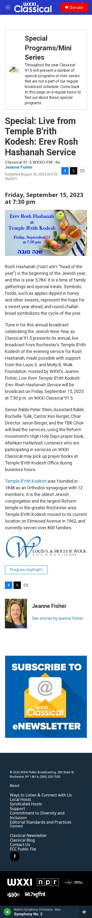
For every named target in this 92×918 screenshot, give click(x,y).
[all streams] (85, 912)
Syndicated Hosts (26, 804)
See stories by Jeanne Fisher (57, 618)
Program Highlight (26, 570)
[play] (7, 911)
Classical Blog (22, 840)
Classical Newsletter (28, 835)
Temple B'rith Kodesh (26, 481)
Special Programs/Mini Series (48, 47)
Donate (76, 7)
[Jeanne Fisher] (16, 613)
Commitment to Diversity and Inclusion (37, 815)
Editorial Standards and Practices (40, 822)
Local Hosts (20, 799)
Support (17, 808)
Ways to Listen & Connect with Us (41, 795)
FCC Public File (23, 849)
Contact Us (20, 844)
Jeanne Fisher (19, 167)
